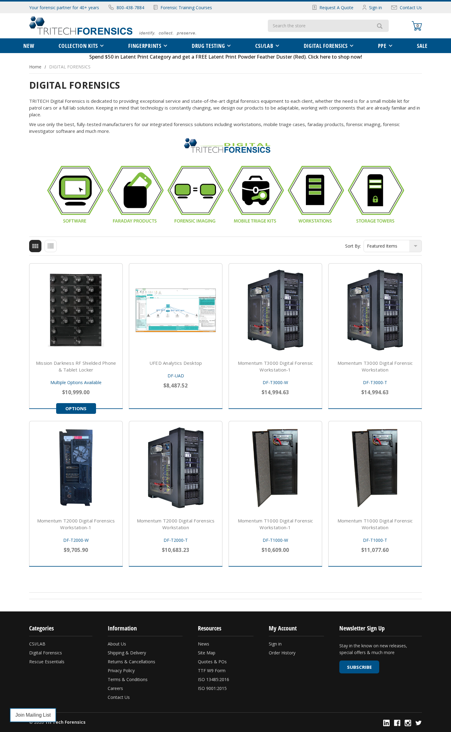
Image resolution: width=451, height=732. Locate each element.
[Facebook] (397, 723)
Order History (282, 653)
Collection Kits (78, 45)
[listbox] (393, 246)
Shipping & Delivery (127, 653)
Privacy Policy (121, 670)
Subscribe (359, 667)
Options (76, 408)
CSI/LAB (264, 45)
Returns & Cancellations (131, 662)
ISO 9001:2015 (212, 688)
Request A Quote (336, 7)
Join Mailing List (33, 715)
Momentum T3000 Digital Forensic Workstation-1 (275, 366)
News (203, 644)
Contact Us (411, 7)
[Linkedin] (386, 723)
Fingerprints (144, 45)
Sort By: (353, 246)
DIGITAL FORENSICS (326, 45)
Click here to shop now (334, 56)
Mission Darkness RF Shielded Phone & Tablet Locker (76, 366)
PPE (382, 45)
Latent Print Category (145, 56)
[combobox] (319, 26)
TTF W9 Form (212, 670)
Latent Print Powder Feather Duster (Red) (257, 56)
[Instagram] (408, 723)
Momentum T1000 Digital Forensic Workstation (375, 524)
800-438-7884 (130, 7)
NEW (28, 45)
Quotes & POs (212, 662)
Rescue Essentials (46, 662)
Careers (115, 688)
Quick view (76, 310)
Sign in (375, 7)
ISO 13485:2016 (213, 679)
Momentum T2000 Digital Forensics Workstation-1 (76, 524)
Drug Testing (208, 45)
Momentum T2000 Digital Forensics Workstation (176, 524)
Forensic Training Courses (186, 7)
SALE (422, 45)
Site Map (206, 653)
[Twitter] (418, 723)
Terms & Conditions (128, 679)
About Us (117, 644)
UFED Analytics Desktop (175, 363)
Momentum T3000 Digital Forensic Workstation (375, 366)
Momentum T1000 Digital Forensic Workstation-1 (275, 524)
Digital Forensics (45, 653)
